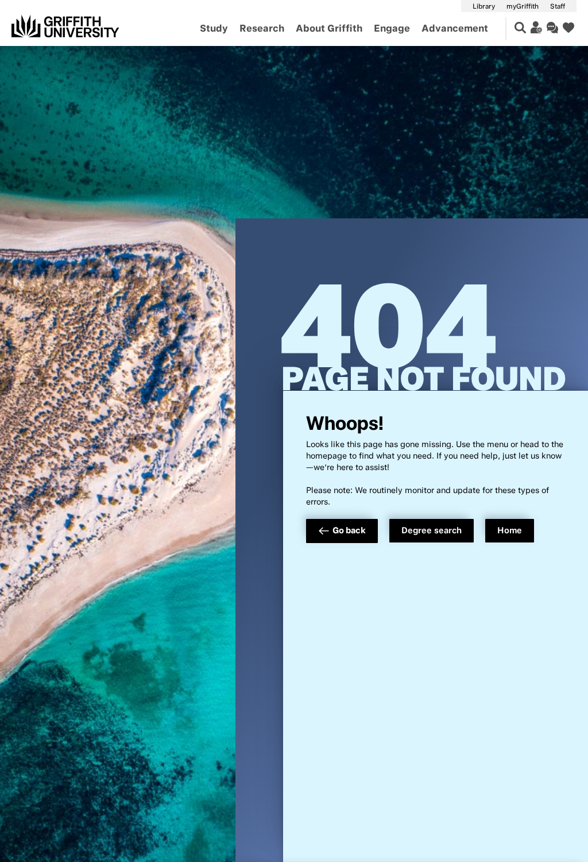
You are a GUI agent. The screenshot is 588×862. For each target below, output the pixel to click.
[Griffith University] (65, 25)
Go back (349, 530)
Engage (392, 28)
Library (484, 6)
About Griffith (329, 28)
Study (214, 28)
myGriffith (522, 6)
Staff (557, 6)
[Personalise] (536, 28)
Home (509, 530)
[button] (520, 28)
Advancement (454, 28)
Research (261, 28)
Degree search (431, 530)
